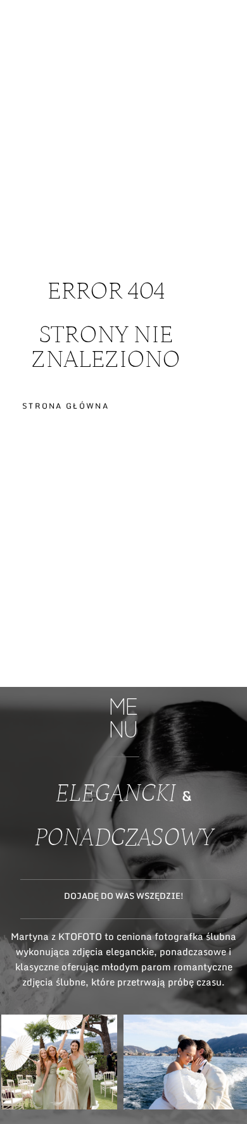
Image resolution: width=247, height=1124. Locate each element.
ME (226, 59)
